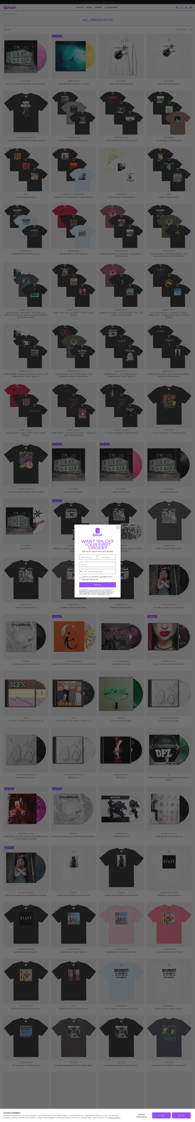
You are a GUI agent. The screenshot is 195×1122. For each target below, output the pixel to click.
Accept (161, 1115)
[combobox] (83, 571)
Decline (181, 1115)
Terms (107, 594)
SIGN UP (97, 585)
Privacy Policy (114, 1117)
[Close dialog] (118, 527)
